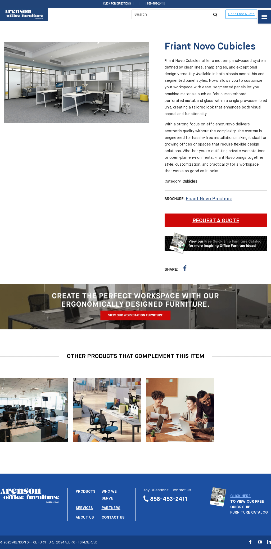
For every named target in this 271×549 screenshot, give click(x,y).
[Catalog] (218, 504)
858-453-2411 (169, 499)
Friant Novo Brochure (209, 199)
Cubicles (190, 181)
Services (84, 508)
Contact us (113, 517)
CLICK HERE (240, 496)
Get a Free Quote (241, 14)
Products (86, 491)
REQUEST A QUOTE (215, 221)
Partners (111, 508)
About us (85, 517)
